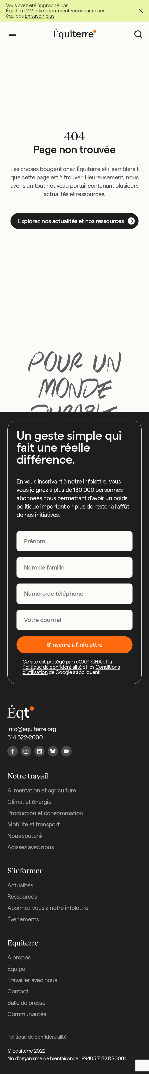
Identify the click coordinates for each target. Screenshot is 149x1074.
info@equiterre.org (31, 729)
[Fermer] (141, 11)
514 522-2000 (25, 737)
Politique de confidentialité (52, 667)
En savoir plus (39, 16)
